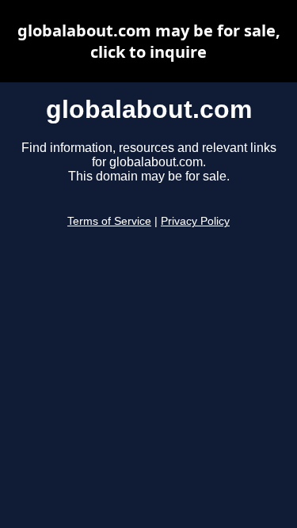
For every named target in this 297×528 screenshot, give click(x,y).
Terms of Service (109, 221)
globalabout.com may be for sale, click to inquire (148, 41)
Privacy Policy (195, 221)
